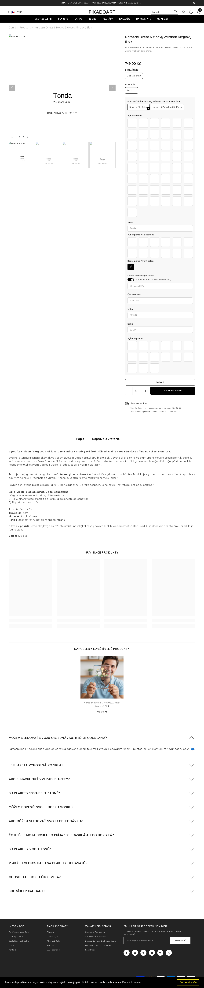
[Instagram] (135, 953)
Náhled (160, 382)
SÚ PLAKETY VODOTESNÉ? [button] (30, 849)
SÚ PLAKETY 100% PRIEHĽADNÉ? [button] (34, 793)
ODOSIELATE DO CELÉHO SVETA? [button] (35, 877)
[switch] (130, 279)
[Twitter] (169, 953)
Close (194, 3)
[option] (102, 686)
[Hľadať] (164, 12)
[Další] (112, 88)
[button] (102, 738)
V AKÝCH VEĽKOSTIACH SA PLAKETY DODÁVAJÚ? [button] (48, 863)
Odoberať (180, 940)
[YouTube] (160, 953)
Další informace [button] (131, 982)
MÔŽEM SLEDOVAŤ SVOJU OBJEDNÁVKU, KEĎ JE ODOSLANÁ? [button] (58, 738)
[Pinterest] (143, 953)
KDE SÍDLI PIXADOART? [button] (27, 891)
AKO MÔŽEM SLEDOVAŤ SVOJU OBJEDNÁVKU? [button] (46, 821)
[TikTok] (152, 953)
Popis (80, 439)
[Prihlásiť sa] (184, 12)
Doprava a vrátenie (106, 439)
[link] (30, 620)
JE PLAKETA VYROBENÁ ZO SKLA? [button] (36, 765)
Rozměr (130, 84)
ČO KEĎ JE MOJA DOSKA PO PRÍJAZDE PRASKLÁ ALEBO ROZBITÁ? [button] (61, 835)
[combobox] (161, 12)
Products (25, 27)
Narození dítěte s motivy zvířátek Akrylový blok (102, 704)
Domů (12, 27)
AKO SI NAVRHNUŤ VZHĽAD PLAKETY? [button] (39, 779)
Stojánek (131, 70)
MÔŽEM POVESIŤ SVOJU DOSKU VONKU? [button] (41, 807)
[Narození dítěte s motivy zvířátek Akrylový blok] (102, 677)
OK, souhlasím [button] (188, 982)
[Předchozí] (12, 88)
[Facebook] (127, 953)
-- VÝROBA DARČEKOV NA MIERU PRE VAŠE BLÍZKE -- (116, 3)
